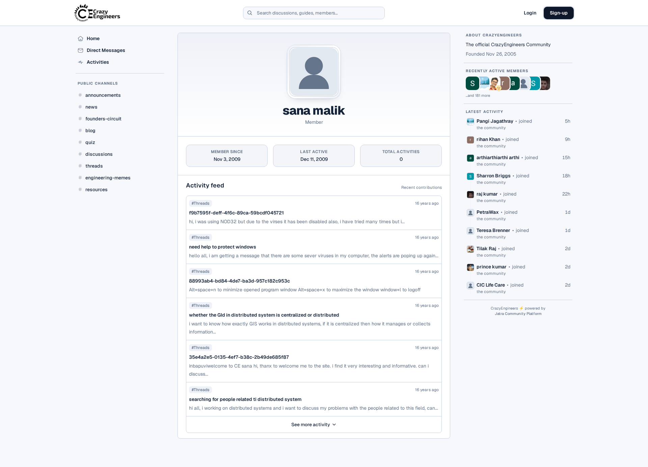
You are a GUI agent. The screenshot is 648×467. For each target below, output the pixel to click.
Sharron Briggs (494, 176)
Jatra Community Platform (518, 313)
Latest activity (485, 111)
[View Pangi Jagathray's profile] (482, 83)
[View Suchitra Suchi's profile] (472, 83)
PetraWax (488, 212)
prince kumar (492, 267)
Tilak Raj (486, 248)
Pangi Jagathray (495, 121)
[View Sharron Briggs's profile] (533, 83)
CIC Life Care (491, 285)
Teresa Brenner (493, 230)
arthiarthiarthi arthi (498, 157)
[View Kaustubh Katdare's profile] (493, 83)
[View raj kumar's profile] (543, 83)
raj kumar (487, 194)
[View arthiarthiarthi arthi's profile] (513, 83)
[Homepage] (97, 12)
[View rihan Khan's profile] (503, 83)
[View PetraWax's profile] (523, 83)
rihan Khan (488, 139)
